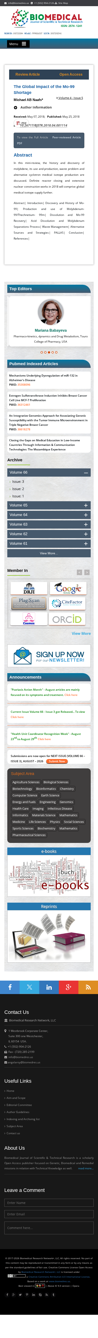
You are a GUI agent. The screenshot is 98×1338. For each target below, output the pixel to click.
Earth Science (50, 795)
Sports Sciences (23, 828)
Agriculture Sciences (26, 782)
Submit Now (57, 761)
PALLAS (59, 233)
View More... (49, 553)
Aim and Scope (16, 1098)
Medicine (19, 822)
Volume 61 (18, 543)
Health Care (20, 808)
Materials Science (43, 815)
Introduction (35, 203)
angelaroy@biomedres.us (23, 1062)
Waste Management (55, 227)
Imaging (38, 808)
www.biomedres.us (59, 1281)
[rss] (46, 1295)
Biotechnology (22, 789)
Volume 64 (18, 515)
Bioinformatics (46, 789)
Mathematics (68, 815)
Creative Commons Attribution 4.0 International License (59, 1276)
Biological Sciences (56, 782)
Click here (70, 695)
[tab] (48, 472)
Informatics (20, 815)
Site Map (62, 3)
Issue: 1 (18, 496)
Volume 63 (18, 524)
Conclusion (76, 233)
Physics (55, 822)
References (21, 238)
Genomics (66, 802)
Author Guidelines (17, 1112)
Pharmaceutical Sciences (29, 835)
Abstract (19, 203)
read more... (86, 1168)
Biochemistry (46, 828)
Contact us (13, 1133)
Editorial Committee (19, 1105)
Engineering (48, 802)
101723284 (18, 33)
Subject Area (14, 1126)
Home (10, 1091)
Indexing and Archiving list (23, 1119)
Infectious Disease (60, 808)
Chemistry (67, 789)
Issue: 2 (18, 488)
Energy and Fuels (24, 802)
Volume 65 (18, 505)
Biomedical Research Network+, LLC (41, 1271)
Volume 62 (18, 534)
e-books (49, 851)
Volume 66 (18, 472)
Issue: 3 (18, 481)
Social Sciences (74, 822)
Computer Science (25, 795)
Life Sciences (37, 822)
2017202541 (56, 33)
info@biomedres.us (18, 3)
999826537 (37, 33)
